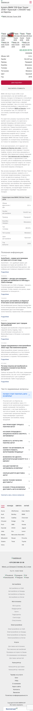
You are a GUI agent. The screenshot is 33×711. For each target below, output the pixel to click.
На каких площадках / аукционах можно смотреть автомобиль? (15, 434)
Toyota (24, 541)
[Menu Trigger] (30, 2)
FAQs (16, 680)
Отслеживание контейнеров (16, 655)
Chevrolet (25, 518)
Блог (16, 678)
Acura (3, 511)
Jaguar (24, 528)
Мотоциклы (16, 606)
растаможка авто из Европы (18, 156)
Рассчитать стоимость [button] (16, 88)
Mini (23, 534)
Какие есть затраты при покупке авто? (13, 442)
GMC (13, 524)
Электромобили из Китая (16, 638)
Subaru (3, 541)
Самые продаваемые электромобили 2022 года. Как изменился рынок (16, 346)
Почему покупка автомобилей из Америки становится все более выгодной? (14, 368)
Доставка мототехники (16, 646)
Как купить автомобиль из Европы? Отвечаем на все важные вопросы (15, 302)
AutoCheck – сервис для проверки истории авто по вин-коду (14, 259)
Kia (12, 531)
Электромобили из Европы (16, 635)
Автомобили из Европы (16, 594)
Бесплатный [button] (11, 709)
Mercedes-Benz (16, 534)
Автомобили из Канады (16, 591)
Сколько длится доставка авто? (14, 474)
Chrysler (3, 521)
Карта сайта (16, 686)
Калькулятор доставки (16, 666)
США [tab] (2, 506)
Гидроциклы (16, 614)
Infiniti (13, 528)
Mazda (3, 534)
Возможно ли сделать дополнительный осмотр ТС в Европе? (15, 459)
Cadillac (13, 518)
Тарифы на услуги (16, 675)
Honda (24, 524)
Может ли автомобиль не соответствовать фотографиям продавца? (13, 450)
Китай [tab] (26, 506)
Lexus (23, 531)
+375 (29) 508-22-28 (16, 562)
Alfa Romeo (15, 511)
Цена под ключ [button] (16, 82)
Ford (2, 524)
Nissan (13, 538)
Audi (2, 514)
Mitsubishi (4, 538)
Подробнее (5, 272)
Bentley (13, 514)
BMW (23, 514)
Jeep (2, 531)
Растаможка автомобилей (16, 649)
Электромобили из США (16, 629)
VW (23, 545)
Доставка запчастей (16, 658)
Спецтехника (16, 620)
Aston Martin (26, 511)
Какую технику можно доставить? (12, 481)
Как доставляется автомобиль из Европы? (13, 467)
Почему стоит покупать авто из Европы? (15, 395)
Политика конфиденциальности (16, 695)
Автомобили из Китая (16, 597)
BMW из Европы (20, 108)
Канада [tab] (10, 506)
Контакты (16, 689)
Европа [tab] (18, 506)
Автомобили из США (16, 588)
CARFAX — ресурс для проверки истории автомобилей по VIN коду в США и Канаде (15, 280)
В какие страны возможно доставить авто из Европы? (14, 488)
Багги (16, 611)
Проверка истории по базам (16, 652)
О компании (16, 683)
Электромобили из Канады (16, 632)
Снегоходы (16, 617)
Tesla (13, 541)
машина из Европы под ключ (11, 148)
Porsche (24, 538)
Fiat (23, 521)
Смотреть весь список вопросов (13, 495)
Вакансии (16, 692)
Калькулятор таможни (16, 669)
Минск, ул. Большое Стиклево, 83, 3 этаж (16, 567)
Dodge (13, 521)
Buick (2, 518)
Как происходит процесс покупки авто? (13, 426)
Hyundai (3, 528)
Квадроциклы (16, 608)
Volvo (2, 545)
